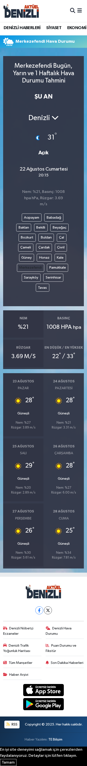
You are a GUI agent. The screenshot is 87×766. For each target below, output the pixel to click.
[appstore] (43, 691)
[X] (48, 610)
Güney (26, 257)
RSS (14, 724)
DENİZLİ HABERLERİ (22, 28)
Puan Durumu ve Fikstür (61, 648)
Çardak (44, 247)
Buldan (46, 237)
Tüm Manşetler (20, 663)
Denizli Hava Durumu (59, 630)
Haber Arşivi (18, 674)
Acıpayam (31, 217)
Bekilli (40, 227)
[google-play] (43, 705)
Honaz (44, 257)
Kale (60, 257)
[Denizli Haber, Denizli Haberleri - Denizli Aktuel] (21, 11)
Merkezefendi (30, 267)
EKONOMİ (77, 28)
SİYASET (53, 28)
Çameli (25, 247)
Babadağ (54, 217)
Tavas (42, 287)
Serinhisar (53, 277)
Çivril (61, 247)
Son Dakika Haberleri (67, 663)
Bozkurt (27, 237)
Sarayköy (31, 277)
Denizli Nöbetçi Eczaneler (18, 630)
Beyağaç (59, 227)
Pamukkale (57, 267)
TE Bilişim (55, 739)
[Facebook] (39, 610)
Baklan (24, 227)
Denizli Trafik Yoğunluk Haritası (16, 648)
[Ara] (72, 11)
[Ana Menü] (79, 11)
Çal (61, 237)
